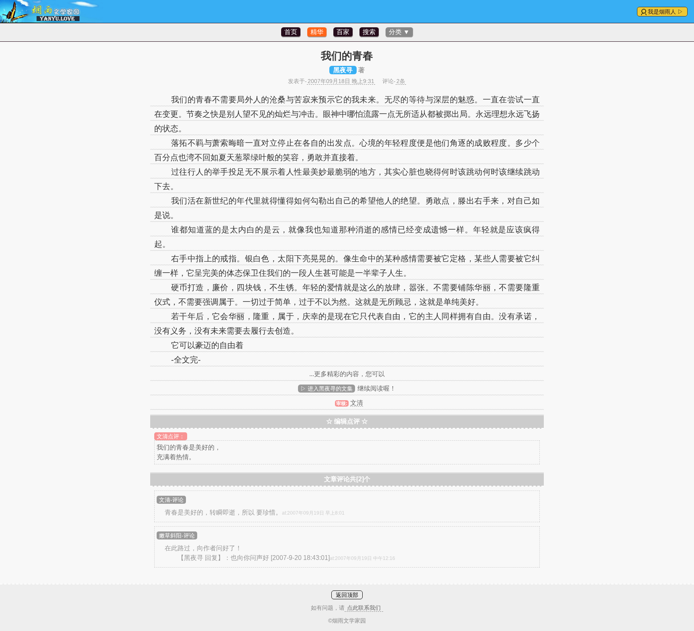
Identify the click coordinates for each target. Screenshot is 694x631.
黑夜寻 (343, 70)
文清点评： (171, 436)
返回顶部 (347, 595)
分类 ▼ (399, 31)
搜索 (369, 31)
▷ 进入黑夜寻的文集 (326, 388)
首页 (290, 31)
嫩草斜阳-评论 (177, 535)
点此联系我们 (364, 608)
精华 (316, 31)
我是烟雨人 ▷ (665, 11)
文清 (356, 402)
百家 (343, 31)
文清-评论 (171, 500)
